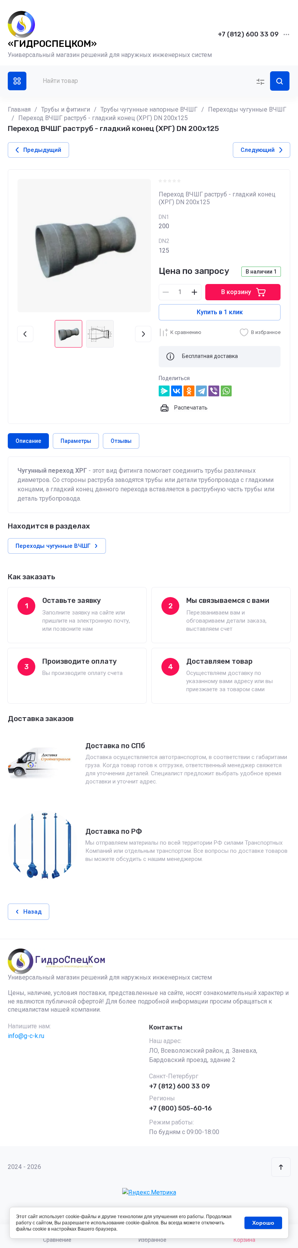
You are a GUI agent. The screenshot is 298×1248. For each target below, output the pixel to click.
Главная (19, 109)
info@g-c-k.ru (26, 1036)
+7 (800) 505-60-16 (180, 1108)
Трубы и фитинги (65, 109)
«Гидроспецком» (52, 43)
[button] (17, 81)
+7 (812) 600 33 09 (248, 34)
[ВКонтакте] (176, 391)
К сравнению (185, 332)
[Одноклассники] (189, 391)
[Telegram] (201, 391)
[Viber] (213, 391)
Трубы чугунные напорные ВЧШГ (149, 109)
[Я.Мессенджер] (164, 391)
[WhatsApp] (226, 391)
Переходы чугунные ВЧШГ (247, 109)
